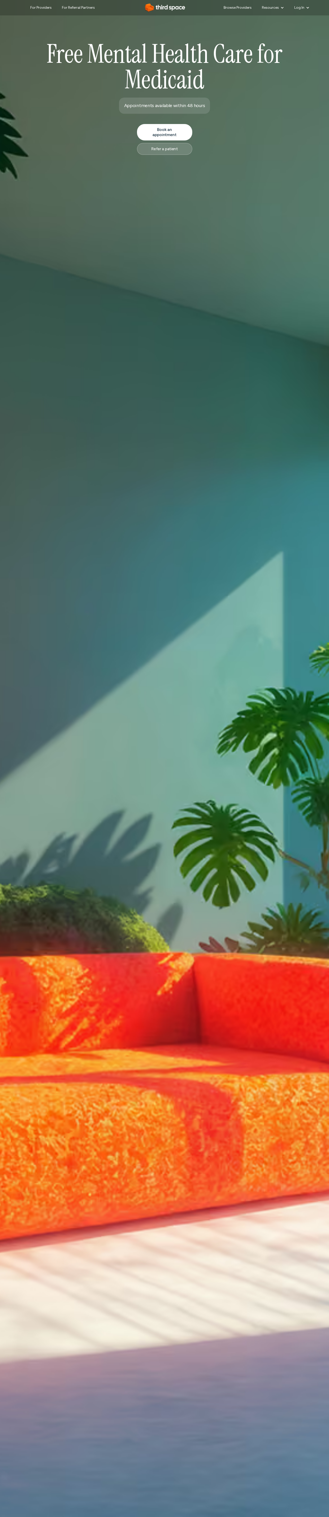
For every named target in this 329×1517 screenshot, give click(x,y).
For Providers (41, 7)
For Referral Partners (78, 7)
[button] (273, 7)
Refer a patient (164, 148)
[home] (164, 7)
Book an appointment (164, 132)
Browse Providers (238, 7)
